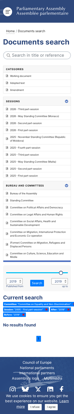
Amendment (17, 89)
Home (10, 31)
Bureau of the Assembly (23, 193)
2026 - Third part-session (24, 109)
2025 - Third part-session (24, 154)
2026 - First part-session (24, 130)
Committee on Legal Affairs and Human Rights (36, 214)
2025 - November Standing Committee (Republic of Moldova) (38, 138)
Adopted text (17, 82)
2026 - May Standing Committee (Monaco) (34, 116)
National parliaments (37, 368)
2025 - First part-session (24, 175)
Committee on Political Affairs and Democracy (36, 207)
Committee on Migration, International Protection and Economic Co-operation (38, 233)
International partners (37, 373)
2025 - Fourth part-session (25, 147)
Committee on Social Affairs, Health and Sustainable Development (33, 223)
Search (37, 283)
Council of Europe (37, 362)
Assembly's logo (25, 378)
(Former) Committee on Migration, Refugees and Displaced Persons (37, 244)
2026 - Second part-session (26, 123)
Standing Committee (22, 200)
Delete (46, 309)
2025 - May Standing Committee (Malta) (33, 161)
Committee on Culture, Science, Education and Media (37, 255)
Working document (20, 75)
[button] (66, 101)
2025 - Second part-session (26, 168)
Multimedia (53, 378)
